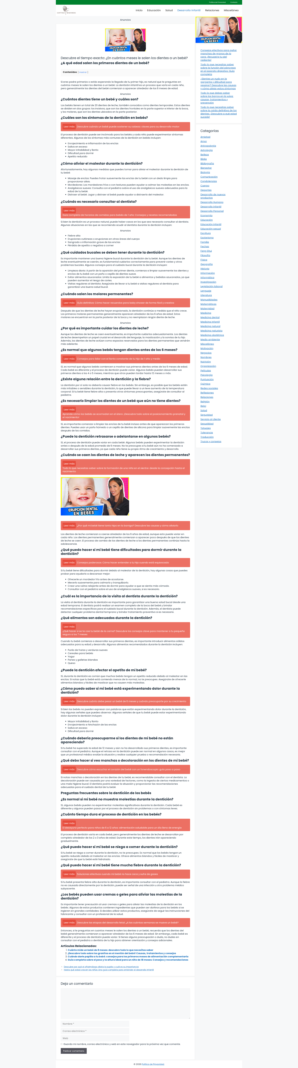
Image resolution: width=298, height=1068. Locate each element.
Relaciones (212, 10)
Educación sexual (210, 228)
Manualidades (208, 299)
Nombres (206, 357)
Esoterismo (207, 237)
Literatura (206, 295)
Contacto (233, 2)
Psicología (206, 375)
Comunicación (209, 176)
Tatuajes (205, 428)
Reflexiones (207, 392)
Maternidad (207, 308)
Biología (205, 172)
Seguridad (206, 414)
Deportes (206, 190)
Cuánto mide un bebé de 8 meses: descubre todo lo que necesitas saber (110, 950)
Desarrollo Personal (212, 211)
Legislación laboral (211, 286)
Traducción (207, 437)
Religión (205, 401)
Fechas (204, 246)
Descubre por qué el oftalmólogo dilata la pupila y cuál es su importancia (101, 966)
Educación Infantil (210, 224)
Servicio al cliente (210, 419)
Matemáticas (208, 304)
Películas (205, 370)
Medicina (205, 313)
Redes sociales (209, 388)
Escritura (205, 233)
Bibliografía (207, 163)
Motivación (206, 348)
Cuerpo (204, 185)
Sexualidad (206, 423)
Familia (204, 242)
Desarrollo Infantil (189, 10)
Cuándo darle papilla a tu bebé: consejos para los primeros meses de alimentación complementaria (128, 956)
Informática (207, 277)
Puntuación (207, 379)
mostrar (83, 72)
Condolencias (208, 181)
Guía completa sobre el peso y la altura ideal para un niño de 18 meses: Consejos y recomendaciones (128, 959)
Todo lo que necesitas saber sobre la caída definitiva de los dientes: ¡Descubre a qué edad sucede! (218, 112)
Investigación (208, 282)
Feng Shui (206, 251)
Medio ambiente (210, 339)
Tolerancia (206, 432)
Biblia (203, 159)
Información (207, 273)
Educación (154, 10)
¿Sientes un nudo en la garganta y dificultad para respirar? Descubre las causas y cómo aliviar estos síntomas (218, 83)
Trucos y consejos (210, 441)
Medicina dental (210, 317)
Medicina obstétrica (212, 335)
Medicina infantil (210, 321)
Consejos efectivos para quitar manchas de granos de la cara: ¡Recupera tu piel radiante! (218, 55)
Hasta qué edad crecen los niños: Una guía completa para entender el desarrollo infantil (109, 969)
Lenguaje (205, 290)
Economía (206, 215)
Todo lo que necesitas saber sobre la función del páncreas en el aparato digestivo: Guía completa (218, 69)
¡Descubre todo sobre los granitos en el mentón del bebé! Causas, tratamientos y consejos (122, 953)
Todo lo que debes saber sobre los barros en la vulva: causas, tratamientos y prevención (216, 97)
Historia (204, 268)
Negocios (206, 352)
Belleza (204, 154)
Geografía (206, 264)
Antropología (208, 145)
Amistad (205, 137)
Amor (203, 141)
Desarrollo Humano (211, 202)
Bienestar (206, 168)
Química (205, 383)
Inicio (139, 10)
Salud (169, 10)
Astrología (206, 150)
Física (203, 259)
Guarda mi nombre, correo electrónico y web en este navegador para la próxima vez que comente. (122, 1044)
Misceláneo (231, 10)
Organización (208, 366)
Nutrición (205, 361)
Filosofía (205, 255)
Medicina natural (210, 326)
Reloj (203, 406)
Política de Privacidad (217, 2)
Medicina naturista (211, 330)
